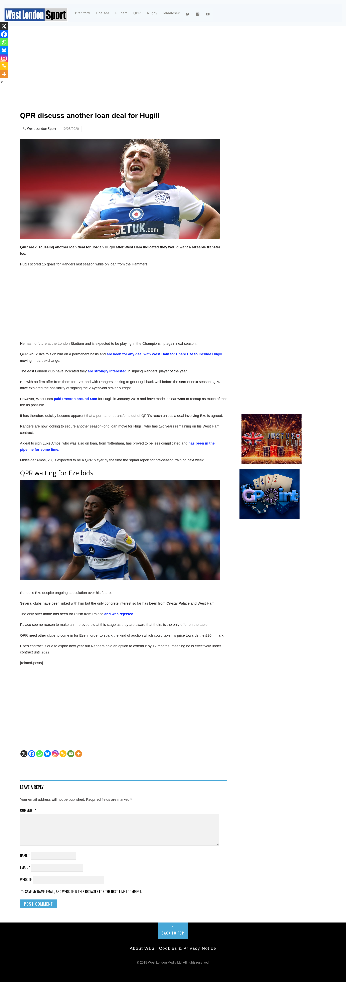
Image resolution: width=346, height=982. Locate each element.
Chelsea (102, 13)
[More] (78, 753)
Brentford (82, 13)
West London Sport (41, 128)
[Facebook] (31, 753)
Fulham (121, 13)
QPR (137, 13)
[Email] (70, 753)
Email (25, 867)
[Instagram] (55, 753)
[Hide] (1, 82)
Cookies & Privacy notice (187, 948)
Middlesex (171, 13)
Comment (28, 810)
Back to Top (173, 933)
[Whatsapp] (39, 753)
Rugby (152, 13)
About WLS (142, 948)
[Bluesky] (47, 753)
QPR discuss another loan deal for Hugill (90, 115)
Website (26, 879)
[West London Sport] (36, 18)
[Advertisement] (140, 65)
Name (25, 855)
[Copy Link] (62, 753)
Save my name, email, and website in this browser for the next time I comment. (83, 891)
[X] (23, 753)
